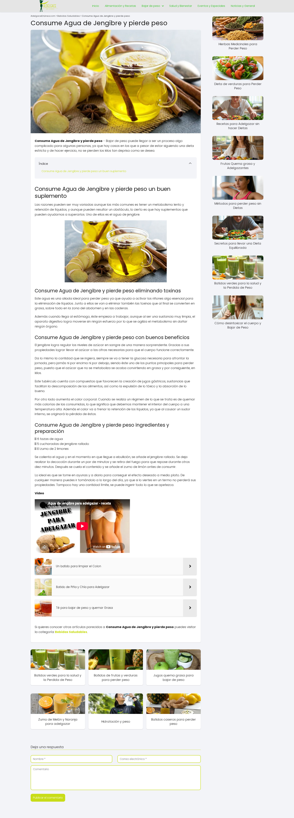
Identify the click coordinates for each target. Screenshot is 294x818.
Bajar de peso (151, 6)
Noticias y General (243, 6)
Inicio (95, 6)
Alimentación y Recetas (120, 6)
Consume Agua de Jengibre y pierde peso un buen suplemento (84, 171)
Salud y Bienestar (180, 6)
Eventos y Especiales (211, 6)
